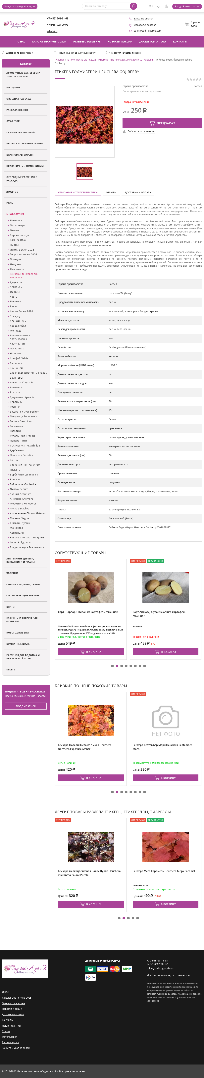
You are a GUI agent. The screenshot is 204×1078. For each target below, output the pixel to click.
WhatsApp (52, 31)
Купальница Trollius (22, 436)
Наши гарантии (11, 1025)
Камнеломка (18, 240)
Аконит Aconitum (20, 494)
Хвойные (12, 573)
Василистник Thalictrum (25, 465)
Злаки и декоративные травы (28, 372)
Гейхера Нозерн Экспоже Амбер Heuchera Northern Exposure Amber (85, 747)
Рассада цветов (17, 109)
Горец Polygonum (20, 542)
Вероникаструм (20, 235)
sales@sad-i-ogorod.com (147, 30)
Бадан (14, 306)
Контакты (180, 41)
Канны (14, 460)
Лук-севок (13, 121)
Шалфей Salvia (19, 358)
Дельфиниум (18, 321)
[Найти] (133, 6)
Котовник (16, 387)
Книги (10, 606)
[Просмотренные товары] (152, 7)
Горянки (15, 406)
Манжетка (16, 527)
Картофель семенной (20, 132)
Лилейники (17, 269)
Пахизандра (17, 225)
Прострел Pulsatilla (22, 455)
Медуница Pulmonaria (24, 416)
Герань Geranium (21, 421)
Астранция (17, 532)
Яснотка (15, 392)
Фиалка (15, 230)
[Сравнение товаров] (167, 7)
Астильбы (16, 287)
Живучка (15, 264)
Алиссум (15, 479)
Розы (9, 203)
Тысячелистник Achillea (25, 445)
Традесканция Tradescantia (27, 547)
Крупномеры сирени (20, 154)
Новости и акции (120, 41)
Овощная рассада (18, 98)
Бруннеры (16, 377)
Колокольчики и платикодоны (20, 337)
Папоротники (18, 440)
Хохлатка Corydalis (21, 382)
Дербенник (17, 450)
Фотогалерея (9, 1036)
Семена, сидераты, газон (23, 584)
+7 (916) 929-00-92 (57, 24)
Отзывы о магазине (87, 41)
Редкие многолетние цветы (27, 537)
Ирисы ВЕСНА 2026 (22, 249)
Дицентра (16, 282)
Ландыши (16, 220)
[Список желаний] (159, 6)
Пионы (14, 245)
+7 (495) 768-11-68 (57, 18)
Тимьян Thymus (20, 523)
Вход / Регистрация (187, 6)
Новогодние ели (17, 632)
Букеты (11, 669)
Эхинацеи (16, 368)
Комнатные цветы (18, 643)
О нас (21, 41)
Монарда (16, 330)
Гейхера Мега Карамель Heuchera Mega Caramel (164, 871)
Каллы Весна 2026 (21, 311)
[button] (112, 666)
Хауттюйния (18, 343)
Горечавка (16, 426)
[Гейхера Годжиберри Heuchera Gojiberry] (84, 124)
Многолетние (15, 214)
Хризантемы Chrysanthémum (28, 513)
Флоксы (15, 292)
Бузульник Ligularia (22, 397)
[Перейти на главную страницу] (19, 24)
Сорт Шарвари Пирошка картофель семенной (88, 612)
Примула (15, 259)
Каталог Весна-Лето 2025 (49, 41)
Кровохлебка (18, 325)
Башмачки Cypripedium (24, 411)
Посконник (17, 348)
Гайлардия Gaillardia (23, 484)
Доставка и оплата (152, 41)
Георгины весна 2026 (23, 254)
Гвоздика (16, 431)
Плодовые (13, 87)
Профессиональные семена (24, 143)
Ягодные (12, 191)
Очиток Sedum (19, 489)
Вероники (16, 402)
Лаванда (15, 301)
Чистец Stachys (19, 508)
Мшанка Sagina (19, 518)
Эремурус (16, 316)
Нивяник (15, 353)
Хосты (14, 296)
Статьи (6, 1031)
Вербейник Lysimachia (24, 474)
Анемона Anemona (22, 498)
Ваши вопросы (10, 1042)
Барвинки (16, 363)
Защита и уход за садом (19, 6)
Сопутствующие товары (22, 595)
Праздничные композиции (25, 165)
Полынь (15, 470)
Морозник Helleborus (23, 503)
